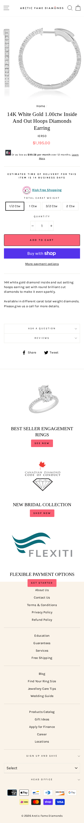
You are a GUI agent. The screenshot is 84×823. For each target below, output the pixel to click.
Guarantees (41, 643)
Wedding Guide (42, 696)
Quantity (42, 216)
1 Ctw (33, 206)
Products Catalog (42, 712)
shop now (42, 513)
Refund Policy (42, 619)
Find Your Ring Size (42, 681)
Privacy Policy (42, 612)
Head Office (42, 779)
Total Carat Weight (42, 198)
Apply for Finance (42, 727)
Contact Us (42, 597)
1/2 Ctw (14, 206)
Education (41, 635)
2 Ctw (70, 206)
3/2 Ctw (51, 206)
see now (42, 443)
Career (42, 734)
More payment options (42, 264)
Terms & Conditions (42, 605)
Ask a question (42, 328)
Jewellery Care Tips (42, 688)
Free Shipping (42, 658)
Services (42, 650)
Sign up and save (42, 755)
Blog (42, 673)
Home (40, 106)
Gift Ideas (42, 719)
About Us (42, 590)
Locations (42, 741)
